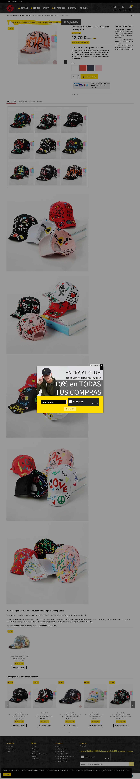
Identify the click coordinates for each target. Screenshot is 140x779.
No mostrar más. (96, 365)
